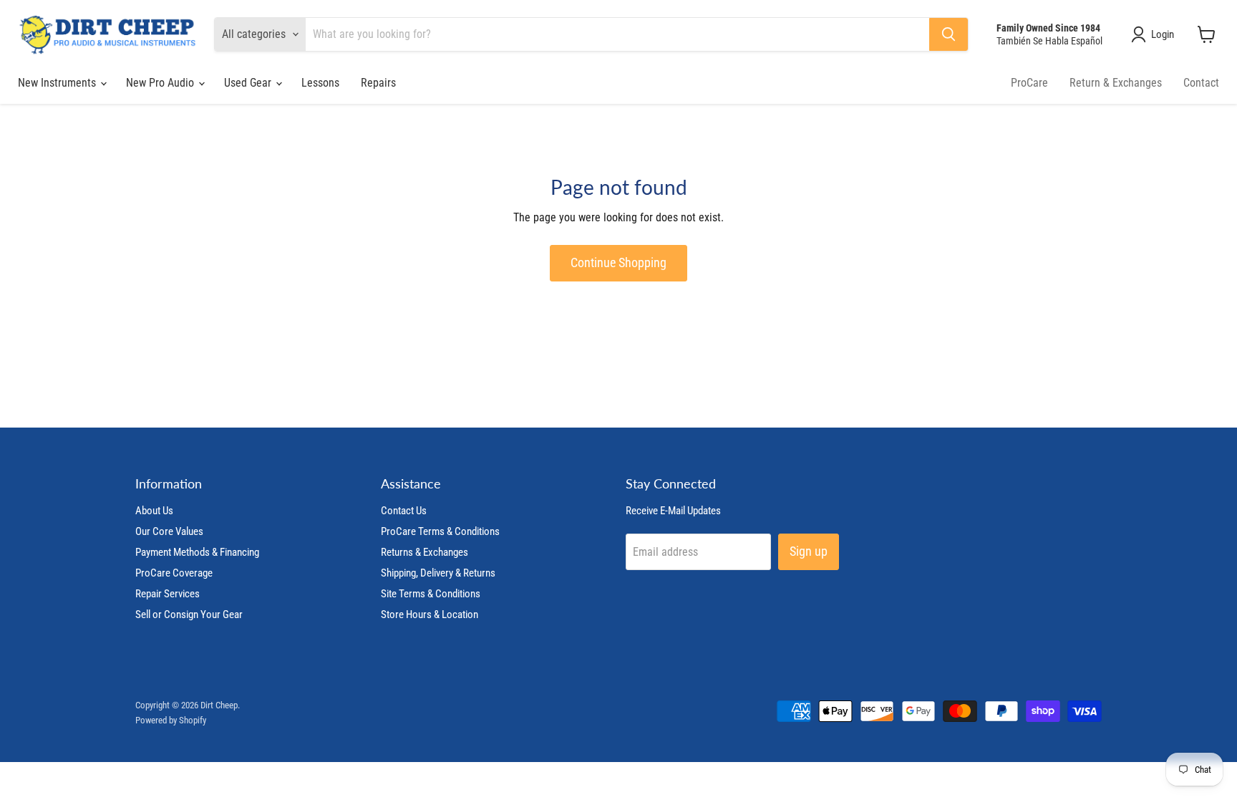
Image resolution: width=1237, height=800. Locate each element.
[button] (1155, 34)
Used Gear (249, 83)
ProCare (1029, 83)
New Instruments (58, 83)
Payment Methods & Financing (197, 552)
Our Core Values (169, 531)
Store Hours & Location (429, 614)
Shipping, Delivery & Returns (438, 573)
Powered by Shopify (170, 720)
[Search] (948, 34)
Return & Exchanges (1115, 83)
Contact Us (404, 510)
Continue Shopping (618, 262)
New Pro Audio (161, 83)
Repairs (378, 83)
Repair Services (167, 593)
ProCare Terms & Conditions (440, 531)
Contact (1201, 83)
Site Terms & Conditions (430, 593)
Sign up (809, 551)
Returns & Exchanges (424, 552)
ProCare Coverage (174, 573)
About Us (154, 510)
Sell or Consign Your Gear (189, 614)
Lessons (320, 83)
